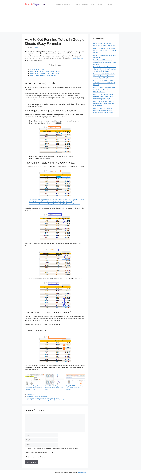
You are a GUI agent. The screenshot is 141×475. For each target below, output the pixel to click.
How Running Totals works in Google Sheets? (44, 73)
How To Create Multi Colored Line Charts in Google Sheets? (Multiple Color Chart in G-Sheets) (104, 69)
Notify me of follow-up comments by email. (40, 452)
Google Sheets (31, 394)
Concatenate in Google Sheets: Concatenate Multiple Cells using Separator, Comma (56, 200)
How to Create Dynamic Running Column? (43, 75)
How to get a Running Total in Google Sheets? (45, 71)
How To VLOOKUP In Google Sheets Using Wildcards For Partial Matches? (104, 62)
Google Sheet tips (77, 58)
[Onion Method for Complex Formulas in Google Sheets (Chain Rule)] (54, 379)
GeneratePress (82, 472)
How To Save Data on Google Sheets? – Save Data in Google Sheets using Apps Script (103, 97)
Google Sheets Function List (63, 4)
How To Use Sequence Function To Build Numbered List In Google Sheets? (104, 83)
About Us (110, 4)
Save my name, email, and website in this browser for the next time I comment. (53, 448)
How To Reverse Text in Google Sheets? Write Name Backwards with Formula (103, 103)
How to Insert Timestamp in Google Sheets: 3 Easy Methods (43, 398)
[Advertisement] (70, 20)
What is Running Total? (37, 69)
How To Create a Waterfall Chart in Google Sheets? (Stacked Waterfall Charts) (104, 90)
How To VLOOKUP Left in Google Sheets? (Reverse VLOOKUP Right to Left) (104, 50)
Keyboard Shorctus (96, 4)
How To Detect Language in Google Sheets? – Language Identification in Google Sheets (103, 110)
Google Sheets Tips (82, 4)
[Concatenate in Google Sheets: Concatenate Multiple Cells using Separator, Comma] (34, 379)
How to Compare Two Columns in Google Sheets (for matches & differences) (48, 400)
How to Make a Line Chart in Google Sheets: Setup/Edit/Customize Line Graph (54, 204)
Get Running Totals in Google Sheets (37, 396)
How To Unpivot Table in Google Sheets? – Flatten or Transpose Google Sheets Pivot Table (104, 76)
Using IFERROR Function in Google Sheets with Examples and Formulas (75, 387)
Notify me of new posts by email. (37, 457)
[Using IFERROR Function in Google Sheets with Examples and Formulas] (75, 379)
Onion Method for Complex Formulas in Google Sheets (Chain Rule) (51, 202)
